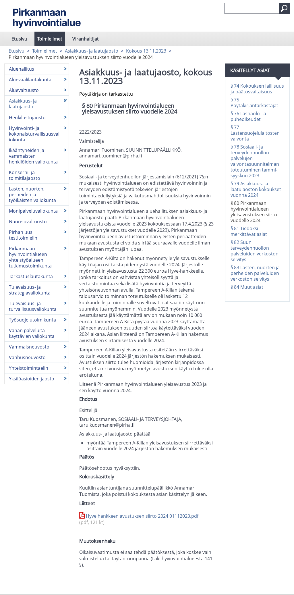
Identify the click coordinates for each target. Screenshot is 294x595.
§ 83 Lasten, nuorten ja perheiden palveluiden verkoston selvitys (255, 273)
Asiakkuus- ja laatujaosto (91, 51)
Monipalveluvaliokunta (33, 211)
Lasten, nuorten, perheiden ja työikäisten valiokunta (32, 194)
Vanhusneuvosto (27, 357)
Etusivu (19, 39)
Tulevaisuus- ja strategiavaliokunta (30, 290)
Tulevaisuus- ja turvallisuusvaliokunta (33, 306)
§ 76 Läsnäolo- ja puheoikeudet (248, 116)
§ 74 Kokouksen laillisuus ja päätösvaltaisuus (257, 89)
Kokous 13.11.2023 (146, 51)
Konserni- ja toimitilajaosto (24, 175)
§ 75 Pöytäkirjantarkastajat (254, 102)
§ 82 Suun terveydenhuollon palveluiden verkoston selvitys (254, 250)
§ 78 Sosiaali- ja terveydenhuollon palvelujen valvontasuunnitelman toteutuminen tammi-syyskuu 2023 (255, 161)
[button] (284, 8)
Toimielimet (49, 39)
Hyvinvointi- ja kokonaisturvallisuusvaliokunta (34, 134)
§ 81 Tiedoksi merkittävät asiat (249, 231)
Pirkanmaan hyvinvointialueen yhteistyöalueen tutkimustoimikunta (30, 257)
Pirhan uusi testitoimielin (23, 235)
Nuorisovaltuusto (28, 221)
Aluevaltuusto (24, 90)
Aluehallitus (21, 69)
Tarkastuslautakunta (31, 276)
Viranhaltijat (85, 39)
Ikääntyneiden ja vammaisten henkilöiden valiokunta (33, 156)
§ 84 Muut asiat (247, 287)
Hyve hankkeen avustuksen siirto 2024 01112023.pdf (138, 519)
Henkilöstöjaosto (27, 117)
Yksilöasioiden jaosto (31, 379)
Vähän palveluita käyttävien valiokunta (32, 333)
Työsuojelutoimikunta (32, 320)
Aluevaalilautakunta (30, 79)
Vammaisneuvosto (29, 347)
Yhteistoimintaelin (28, 368)
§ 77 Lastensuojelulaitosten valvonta (255, 133)
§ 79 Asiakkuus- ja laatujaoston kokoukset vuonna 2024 (256, 189)
